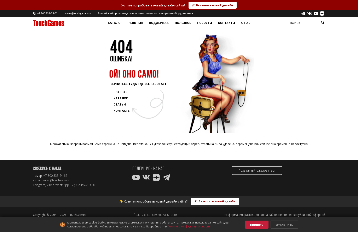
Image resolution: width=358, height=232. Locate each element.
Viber (50, 185)
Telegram (39, 185)
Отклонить (284, 225)
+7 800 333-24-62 (55, 176)
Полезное (183, 23)
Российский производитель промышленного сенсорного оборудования (145, 13)
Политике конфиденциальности (188, 226)
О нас (245, 23)
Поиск (295, 23)
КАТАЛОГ (121, 98)
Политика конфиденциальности (155, 215)
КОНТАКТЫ (122, 111)
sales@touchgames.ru (57, 180)
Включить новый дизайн (214, 5)
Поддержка (159, 23)
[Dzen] (322, 13)
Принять (257, 225)
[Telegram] (303, 13)
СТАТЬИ (120, 104)
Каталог (115, 23)
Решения (135, 23)
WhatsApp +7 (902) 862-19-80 (75, 185)
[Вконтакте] (309, 13)
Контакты (226, 23)
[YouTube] (316, 13)
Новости (204, 23)
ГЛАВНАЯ (120, 92)
